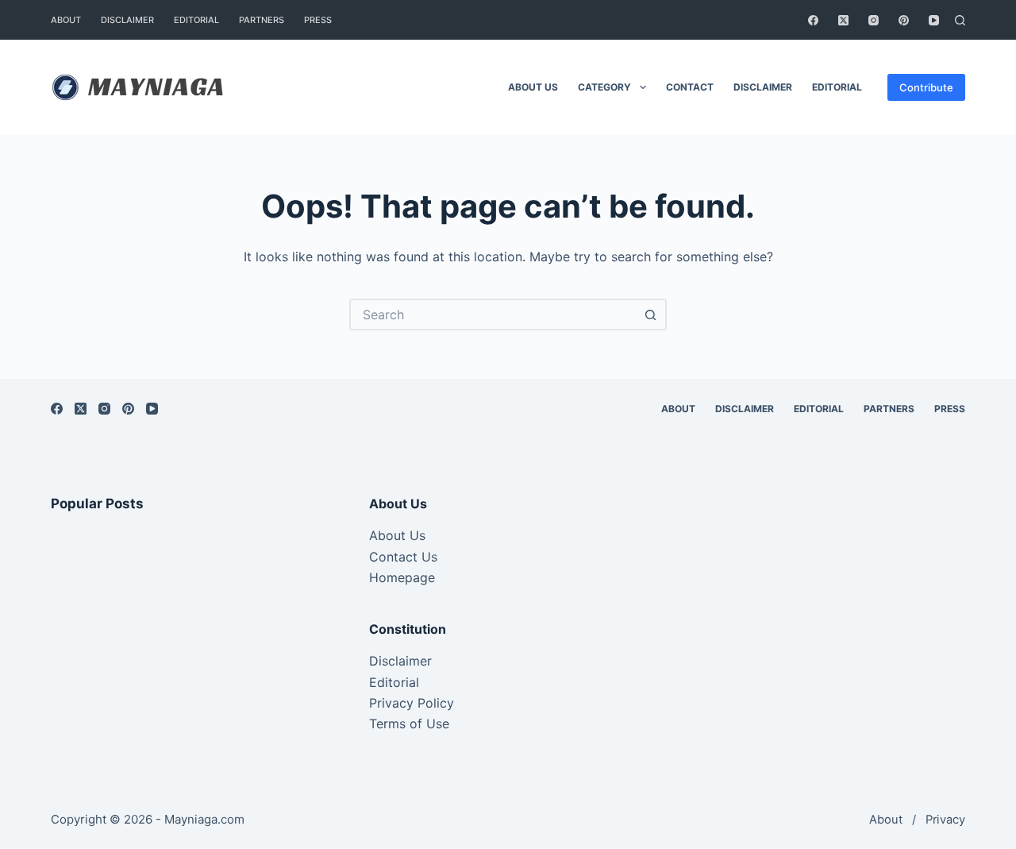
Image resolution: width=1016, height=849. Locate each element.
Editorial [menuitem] (196, 19)
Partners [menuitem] (261, 19)
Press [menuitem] (318, 19)
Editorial (394, 682)
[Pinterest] (904, 20)
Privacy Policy (411, 703)
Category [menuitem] (604, 87)
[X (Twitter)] (843, 20)
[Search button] (651, 314)
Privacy (945, 819)
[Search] (960, 20)
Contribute (926, 87)
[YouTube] (934, 20)
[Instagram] (873, 20)
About (885, 819)
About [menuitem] (66, 19)
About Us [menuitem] (533, 87)
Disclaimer (400, 661)
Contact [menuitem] (690, 87)
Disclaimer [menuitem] (127, 19)
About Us (397, 535)
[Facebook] (813, 20)
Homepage (402, 577)
